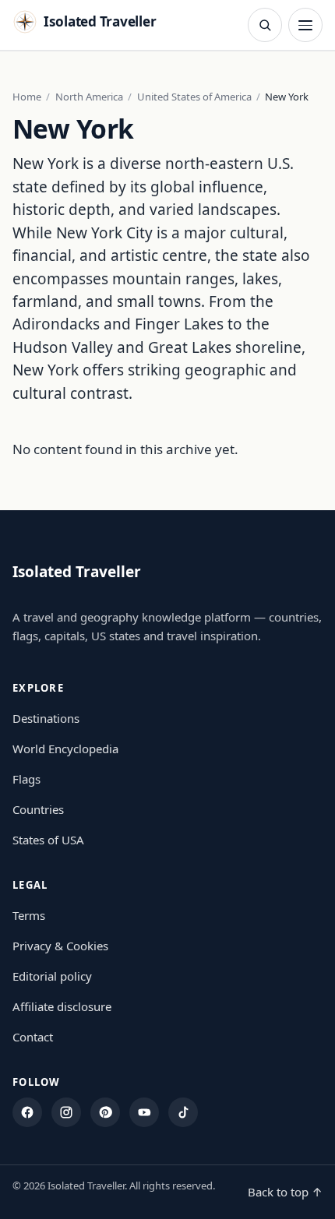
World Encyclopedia (65, 748)
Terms (28, 915)
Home (26, 97)
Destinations (45, 718)
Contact (32, 1037)
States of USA (48, 839)
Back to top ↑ (285, 1192)
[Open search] (265, 25)
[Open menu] (305, 25)
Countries (38, 809)
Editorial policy (52, 976)
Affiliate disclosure (61, 1006)
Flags (26, 779)
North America (89, 97)
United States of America (194, 97)
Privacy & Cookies (60, 945)
